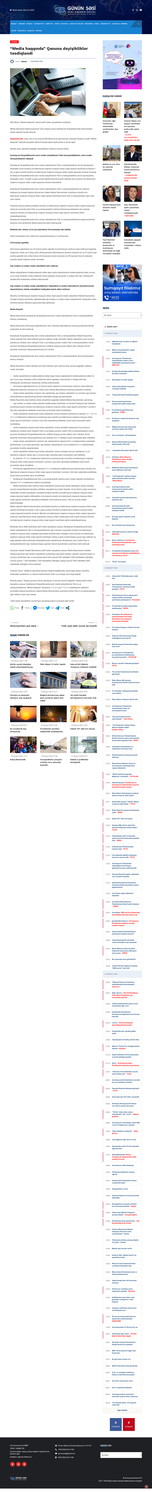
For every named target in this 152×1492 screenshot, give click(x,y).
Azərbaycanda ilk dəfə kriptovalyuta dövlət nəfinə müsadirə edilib (122, 489)
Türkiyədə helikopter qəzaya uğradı (123, 1173)
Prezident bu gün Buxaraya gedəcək (122, 411)
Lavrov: (122, 1024)
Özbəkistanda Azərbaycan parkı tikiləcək (125, 756)
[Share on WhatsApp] (14, 608)
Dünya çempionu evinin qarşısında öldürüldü (125, 1197)
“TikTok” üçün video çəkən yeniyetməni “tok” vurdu (125, 1114)
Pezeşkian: (126, 914)
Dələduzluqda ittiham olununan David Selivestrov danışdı (132, 172)
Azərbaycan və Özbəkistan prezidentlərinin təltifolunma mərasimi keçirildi (124, 655)
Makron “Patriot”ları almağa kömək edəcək (125, 1047)
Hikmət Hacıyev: (125, 785)
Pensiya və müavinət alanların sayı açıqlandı (125, 419)
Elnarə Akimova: (124, 542)
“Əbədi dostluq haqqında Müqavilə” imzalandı (125, 775)
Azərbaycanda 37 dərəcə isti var (125, 1327)
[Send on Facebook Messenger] (39, 608)
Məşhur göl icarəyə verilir (122, 1248)
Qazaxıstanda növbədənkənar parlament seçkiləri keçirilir (124, 933)
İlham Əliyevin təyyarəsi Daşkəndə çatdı (125, 811)
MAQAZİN (30, 30)
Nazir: (126, 1064)
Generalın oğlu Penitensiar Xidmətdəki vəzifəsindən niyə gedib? (110, 126)
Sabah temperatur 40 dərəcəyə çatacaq (124, 1281)
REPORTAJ (65, 24)
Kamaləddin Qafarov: (125, 923)
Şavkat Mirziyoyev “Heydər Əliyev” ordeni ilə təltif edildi (126, 803)
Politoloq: (122, 459)
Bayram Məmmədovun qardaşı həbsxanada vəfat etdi (124, 443)
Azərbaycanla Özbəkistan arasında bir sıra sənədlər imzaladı (126, 1081)
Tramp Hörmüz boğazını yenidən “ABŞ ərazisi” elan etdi (125, 967)
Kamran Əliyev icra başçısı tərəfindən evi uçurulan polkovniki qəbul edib (132, 130)
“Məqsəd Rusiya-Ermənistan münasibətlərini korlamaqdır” (124, 984)
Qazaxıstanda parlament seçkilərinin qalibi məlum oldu (123, 402)
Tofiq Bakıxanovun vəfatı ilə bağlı (125, 533)
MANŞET (14, 24)
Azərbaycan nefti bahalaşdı (123, 1165)
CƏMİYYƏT (49, 24)
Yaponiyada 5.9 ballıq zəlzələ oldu (125, 1040)
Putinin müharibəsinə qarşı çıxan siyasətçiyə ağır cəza (125, 1005)
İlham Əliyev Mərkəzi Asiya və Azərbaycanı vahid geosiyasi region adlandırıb (123, 765)
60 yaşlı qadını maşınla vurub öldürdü (123, 518)
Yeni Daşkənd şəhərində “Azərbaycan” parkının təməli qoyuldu (123, 587)
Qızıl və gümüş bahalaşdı (122, 1387)
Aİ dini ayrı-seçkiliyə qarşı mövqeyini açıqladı (123, 1290)
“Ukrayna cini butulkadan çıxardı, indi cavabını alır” (125, 1073)
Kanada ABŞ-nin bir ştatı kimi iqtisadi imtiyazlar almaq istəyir (125, 827)
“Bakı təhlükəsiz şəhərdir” (125, 1132)
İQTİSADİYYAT (39, 24)
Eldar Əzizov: (125, 995)
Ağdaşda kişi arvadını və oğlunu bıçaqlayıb (124, 343)
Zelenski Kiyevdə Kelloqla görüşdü (125, 1089)
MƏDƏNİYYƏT (106, 24)
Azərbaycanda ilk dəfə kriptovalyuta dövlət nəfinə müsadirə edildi (122, 508)
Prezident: (122, 617)
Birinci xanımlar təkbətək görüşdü (126, 664)
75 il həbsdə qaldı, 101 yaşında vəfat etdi (124, 1404)
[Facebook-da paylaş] (24, 608)
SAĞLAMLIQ (22, 30)
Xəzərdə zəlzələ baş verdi (122, 1381)
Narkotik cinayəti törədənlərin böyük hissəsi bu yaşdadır (123, 1343)
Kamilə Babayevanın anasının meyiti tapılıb (112, 207)
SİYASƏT (29, 24)
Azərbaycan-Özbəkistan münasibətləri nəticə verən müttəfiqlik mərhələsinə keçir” (124, 361)
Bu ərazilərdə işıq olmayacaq (123, 525)
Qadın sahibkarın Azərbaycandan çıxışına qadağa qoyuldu (125, 1056)
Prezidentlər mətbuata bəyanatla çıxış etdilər (125, 692)
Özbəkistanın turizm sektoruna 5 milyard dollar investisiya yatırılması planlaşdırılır (126, 597)
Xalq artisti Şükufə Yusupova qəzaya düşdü (124, 1213)
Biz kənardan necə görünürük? (124, 959)
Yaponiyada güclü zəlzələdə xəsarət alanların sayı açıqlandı (124, 941)
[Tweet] (50, 608)
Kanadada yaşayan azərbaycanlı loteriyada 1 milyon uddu (132, 244)
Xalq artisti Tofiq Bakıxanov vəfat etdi (125, 577)
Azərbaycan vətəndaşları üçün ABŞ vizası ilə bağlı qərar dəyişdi (126, 1124)
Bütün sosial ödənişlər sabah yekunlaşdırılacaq (123, 351)
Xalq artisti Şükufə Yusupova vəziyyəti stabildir (123, 387)
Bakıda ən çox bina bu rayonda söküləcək (111, 167)
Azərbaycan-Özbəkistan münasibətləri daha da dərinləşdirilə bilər (121, 708)
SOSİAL (96, 24)
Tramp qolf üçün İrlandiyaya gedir (125, 395)
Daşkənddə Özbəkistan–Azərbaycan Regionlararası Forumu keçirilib (126, 1014)
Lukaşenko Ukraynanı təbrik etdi (125, 450)
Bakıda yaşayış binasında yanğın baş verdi (125, 645)
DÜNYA (57, 24)
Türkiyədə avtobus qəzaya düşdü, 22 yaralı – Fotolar (125, 1241)
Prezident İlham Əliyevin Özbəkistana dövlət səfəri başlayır (125, 904)
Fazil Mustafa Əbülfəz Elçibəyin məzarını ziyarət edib (124, 856)
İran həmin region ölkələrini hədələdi (122, 894)
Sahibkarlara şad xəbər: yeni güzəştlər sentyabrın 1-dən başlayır (123, 1299)
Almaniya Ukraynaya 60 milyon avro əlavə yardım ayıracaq (124, 1105)
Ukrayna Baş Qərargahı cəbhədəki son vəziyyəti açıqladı (125, 875)
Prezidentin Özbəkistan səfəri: (126, 553)
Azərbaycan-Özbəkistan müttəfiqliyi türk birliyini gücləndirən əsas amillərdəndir (124, 866)
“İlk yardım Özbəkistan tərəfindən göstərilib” (125, 673)
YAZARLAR (115, 24)
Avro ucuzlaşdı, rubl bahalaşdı (124, 435)
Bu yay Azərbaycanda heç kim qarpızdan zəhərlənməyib (124, 1318)
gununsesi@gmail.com (66, 1453)
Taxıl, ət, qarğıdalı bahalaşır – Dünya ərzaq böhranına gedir (123, 1373)
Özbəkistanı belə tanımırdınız (126, 1222)
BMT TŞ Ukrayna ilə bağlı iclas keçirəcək (124, 1352)
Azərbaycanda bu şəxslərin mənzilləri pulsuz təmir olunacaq (125, 1395)
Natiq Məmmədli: (18, 759)
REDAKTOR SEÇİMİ (77, 24)
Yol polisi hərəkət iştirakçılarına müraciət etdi (124, 499)
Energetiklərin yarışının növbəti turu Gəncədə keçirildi (51, 762)
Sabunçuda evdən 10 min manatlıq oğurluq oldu (125, 1147)
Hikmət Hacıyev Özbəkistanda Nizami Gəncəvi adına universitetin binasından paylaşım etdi (125, 738)
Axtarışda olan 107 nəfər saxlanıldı (125, 1097)
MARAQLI (39, 30)
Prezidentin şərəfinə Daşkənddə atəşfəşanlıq (124, 607)
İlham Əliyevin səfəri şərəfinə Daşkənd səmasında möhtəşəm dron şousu (124, 951)
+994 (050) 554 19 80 (66, 1449)
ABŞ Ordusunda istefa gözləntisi (125, 1366)
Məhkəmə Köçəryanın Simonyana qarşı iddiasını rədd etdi (125, 469)
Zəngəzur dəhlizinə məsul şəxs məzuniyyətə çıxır (124, 1309)
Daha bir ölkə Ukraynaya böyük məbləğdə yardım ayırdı (124, 637)
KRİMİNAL (124, 24)
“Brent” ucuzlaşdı (119, 562)
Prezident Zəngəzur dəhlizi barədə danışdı (125, 628)
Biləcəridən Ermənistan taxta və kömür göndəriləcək (124, 1273)
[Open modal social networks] (67, 608)
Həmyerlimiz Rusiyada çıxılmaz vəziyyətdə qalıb (124, 1182)
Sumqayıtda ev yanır (120, 1189)
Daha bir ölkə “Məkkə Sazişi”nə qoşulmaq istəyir (124, 1256)
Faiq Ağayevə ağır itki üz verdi (124, 1140)
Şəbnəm (24, 61)
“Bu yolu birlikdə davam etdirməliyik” (122, 718)
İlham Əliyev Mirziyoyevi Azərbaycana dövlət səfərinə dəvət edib (126, 682)
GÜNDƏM (21, 24)
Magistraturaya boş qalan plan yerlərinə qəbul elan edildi (52, 698)
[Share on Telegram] (59, 608)
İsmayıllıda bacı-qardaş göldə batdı (124, 1032)
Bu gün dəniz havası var (121, 1359)
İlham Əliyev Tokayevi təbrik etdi (125, 699)
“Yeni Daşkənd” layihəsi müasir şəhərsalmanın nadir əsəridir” (124, 478)
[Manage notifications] (146, 1487)
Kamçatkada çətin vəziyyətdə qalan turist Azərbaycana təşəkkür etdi (125, 838)
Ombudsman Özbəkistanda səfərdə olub (122, 848)
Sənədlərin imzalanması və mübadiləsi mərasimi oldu (122, 748)
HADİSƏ (13, 30)
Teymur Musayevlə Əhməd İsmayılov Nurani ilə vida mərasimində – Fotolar (122, 1231)
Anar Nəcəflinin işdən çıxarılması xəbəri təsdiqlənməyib (131, 210)
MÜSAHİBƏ (89, 24)
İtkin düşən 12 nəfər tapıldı (52, 664)
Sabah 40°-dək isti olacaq (82, 729)
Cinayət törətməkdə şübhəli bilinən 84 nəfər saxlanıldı (125, 372)
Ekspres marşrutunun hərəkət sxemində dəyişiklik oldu (123, 1265)
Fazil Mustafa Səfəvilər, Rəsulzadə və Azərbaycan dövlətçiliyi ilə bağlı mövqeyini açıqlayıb (111, 247)
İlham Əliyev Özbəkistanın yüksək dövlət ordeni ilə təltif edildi (125, 794)
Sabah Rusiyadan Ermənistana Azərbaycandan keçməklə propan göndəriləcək (125, 885)
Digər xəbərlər (122, 1410)
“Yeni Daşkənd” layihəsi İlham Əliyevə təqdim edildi (123, 727)
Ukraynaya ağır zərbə (124, 1335)
